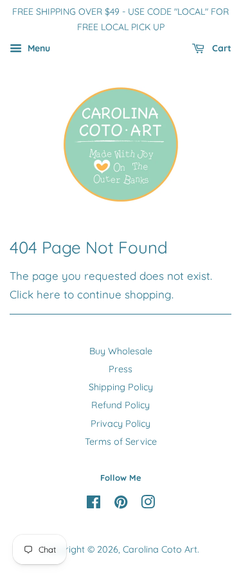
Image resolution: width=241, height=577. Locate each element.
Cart (220, 48)
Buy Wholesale (120, 351)
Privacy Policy (120, 423)
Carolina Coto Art (160, 549)
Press (120, 369)
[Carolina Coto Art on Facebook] (93, 504)
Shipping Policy (121, 387)
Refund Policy (120, 405)
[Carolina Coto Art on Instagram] (148, 504)
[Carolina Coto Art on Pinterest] (121, 504)
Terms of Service (121, 441)
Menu (37, 48)
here (48, 294)
